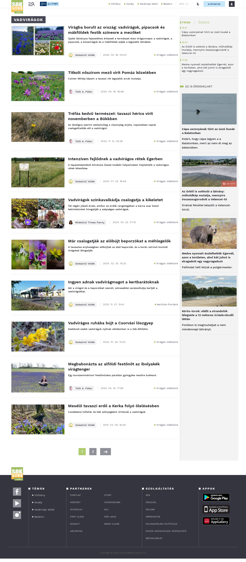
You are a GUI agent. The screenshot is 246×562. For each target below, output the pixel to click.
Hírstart (75, 502)
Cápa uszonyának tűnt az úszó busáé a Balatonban (208, 131)
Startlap (75, 495)
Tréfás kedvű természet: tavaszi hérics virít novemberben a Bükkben (110, 116)
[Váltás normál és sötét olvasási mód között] (198, 4)
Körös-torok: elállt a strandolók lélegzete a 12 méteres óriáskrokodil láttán (208, 315)
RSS (148, 495)
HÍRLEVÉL (151, 502)
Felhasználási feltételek (161, 524)
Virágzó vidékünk (167, 54)
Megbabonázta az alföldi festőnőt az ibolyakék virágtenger (114, 366)
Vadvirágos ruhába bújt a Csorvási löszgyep (110, 323)
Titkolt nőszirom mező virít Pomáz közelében (112, 72)
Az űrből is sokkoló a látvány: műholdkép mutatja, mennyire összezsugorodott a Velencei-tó (204, 195)
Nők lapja (110, 516)
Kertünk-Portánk (167, 304)
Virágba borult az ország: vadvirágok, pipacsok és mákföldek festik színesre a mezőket (116, 30)
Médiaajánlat (154, 538)
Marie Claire (112, 524)
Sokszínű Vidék (85, 55)
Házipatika (76, 531)
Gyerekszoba (112, 502)
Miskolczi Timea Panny (89, 222)
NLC (106, 509)
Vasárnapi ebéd (149, 4)
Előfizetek (214, 4)
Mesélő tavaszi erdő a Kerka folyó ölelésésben (113, 406)
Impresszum (153, 516)
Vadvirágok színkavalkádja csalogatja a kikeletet (115, 200)
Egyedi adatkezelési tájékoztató (166, 531)
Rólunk (150, 509)
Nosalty (75, 524)
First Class (77, 516)
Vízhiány (115, 4)
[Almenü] (31, 4)
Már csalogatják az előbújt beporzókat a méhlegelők (119, 241)
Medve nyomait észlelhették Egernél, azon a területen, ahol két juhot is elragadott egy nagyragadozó (208, 257)
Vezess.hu (76, 509)
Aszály (130, 4)
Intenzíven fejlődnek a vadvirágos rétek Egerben (115, 159)
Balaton (167, 4)
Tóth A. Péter (83, 91)
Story (107, 495)
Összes (203, 22)
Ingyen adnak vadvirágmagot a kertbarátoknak (113, 282)
